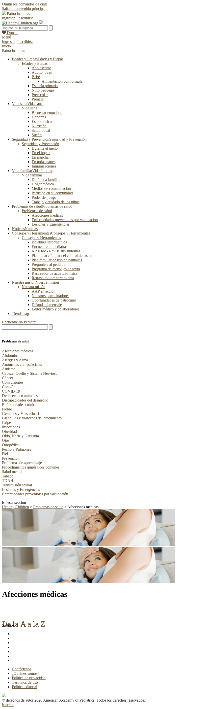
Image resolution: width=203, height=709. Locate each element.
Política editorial (24, 687)
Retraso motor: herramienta (53, 278)
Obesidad (9, 431)
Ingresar (8, 18)
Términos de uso (25, 682)
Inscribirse (25, 18)
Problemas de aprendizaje (22, 463)
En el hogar (41, 153)
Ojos (5, 440)
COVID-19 (11, 391)
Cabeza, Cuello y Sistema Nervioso (29, 373)
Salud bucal (41, 130)
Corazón (8, 387)
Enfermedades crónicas (20, 405)
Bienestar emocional (47, 112)
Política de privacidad (29, 678)
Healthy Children (15, 507)
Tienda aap (20, 313)
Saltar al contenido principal (24, 8)
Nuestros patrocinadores (50, 296)
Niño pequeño (43, 90)
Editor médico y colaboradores (55, 309)
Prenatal (38, 99)
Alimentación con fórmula (62, 81)
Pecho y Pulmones (16, 449)
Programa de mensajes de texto (56, 269)
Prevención (11, 458)
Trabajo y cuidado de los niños (55, 202)
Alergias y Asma (15, 360)
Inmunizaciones (44, 166)
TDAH (7, 480)
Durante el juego (45, 148)
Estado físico (42, 121)
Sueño (37, 135)
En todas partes (43, 162)
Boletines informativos (49, 242)
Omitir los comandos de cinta (25, 4)
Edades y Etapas (35, 63)
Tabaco (7, 476)
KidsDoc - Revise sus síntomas (56, 251)
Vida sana (29, 108)
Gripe (6, 422)
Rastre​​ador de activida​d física (54, 273)
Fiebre (7, 409)
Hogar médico (43, 184)
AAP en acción (43, 291)
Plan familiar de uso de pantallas (57, 260)
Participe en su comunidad (52, 193)
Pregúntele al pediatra (48, 264)
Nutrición (39, 126)
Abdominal (11, 355)
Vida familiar (32, 175)
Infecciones (11, 427)
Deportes (39, 117)
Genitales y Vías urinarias (22, 413)
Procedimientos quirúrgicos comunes (30, 467)
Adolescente (41, 68)
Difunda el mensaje (47, 305)
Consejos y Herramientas (41, 238)
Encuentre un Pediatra (19, 322)
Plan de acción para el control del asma (62, 255)
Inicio (6, 46)
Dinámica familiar (46, 179)
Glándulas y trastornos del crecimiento (32, 418)
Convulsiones (12, 382)
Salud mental (12, 472)
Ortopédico (11, 445)
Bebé (36, 77)
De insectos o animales (20, 396)
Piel (5, 454)
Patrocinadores (18, 13)
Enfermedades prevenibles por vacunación (65, 220)
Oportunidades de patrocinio (54, 300)
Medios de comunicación (51, 188)
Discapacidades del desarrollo (25, 400)
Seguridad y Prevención (40, 144)
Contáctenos (21, 669)
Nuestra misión (33, 287)
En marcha (40, 157)
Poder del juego (44, 197)
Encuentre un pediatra (49, 246)
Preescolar (40, 95)
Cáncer (7, 378)
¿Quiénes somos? (25, 673)
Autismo (8, 369)
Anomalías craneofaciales (22, 364)
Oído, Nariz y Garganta (20, 436)
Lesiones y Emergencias (51, 224)
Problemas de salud (37, 211)
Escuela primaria (45, 86)
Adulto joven (42, 72)
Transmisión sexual (17, 485)
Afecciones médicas (47, 215)
